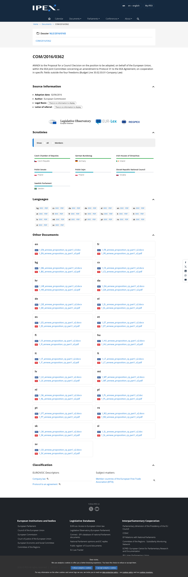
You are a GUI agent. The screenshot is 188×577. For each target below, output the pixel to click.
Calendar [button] (59, 18)
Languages (40, 199)
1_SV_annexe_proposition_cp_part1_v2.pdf (59, 453)
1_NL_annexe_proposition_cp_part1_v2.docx (60, 395)
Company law (39, 478)
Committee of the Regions (29, 547)
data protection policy (110, 572)
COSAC (126, 533)
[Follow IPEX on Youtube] (96, 508)
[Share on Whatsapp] (185, 275)
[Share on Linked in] (185, 271)
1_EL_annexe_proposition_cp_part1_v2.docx (122, 304)
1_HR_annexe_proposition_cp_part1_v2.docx (60, 286)
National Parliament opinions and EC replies (89, 541)
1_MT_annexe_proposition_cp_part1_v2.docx (122, 377)
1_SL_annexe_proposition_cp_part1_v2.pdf (121, 435)
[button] (49, 19)
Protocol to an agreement (45, 484)
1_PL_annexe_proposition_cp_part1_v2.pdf (121, 398)
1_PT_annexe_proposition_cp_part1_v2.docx (60, 413)
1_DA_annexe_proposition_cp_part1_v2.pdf (121, 289)
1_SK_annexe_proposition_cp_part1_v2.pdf (59, 435)
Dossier (53, 33)
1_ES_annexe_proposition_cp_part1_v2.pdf (59, 326)
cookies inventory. (146, 572)
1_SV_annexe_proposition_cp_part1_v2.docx (60, 449)
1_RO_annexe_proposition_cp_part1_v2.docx (122, 413)
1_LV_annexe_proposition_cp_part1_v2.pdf (59, 380)
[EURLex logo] (106, 121)
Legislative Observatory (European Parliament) (90, 530)
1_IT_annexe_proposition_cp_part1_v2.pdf (58, 362)
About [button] (127, 18)
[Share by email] (185, 279)
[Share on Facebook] (185, 262)
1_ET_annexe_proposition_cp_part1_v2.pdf (121, 326)
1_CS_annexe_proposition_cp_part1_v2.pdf (121, 271)
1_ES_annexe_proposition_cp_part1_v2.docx (60, 322)
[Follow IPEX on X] (91, 508)
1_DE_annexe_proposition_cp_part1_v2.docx (60, 304)
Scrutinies (40, 132)
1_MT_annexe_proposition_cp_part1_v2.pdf (122, 380)
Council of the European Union (31, 530)
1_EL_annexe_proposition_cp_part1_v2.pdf (121, 308)
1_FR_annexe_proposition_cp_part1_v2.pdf (121, 253)
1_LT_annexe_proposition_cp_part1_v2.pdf (121, 362)
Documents (47, 24)
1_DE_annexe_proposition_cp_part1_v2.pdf (59, 308)
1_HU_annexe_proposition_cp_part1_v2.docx (123, 340)
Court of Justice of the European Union (34, 538)
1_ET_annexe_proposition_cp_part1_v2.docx (122, 322)
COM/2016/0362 (43, 40)
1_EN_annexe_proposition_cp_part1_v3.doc (60, 249)
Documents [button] (74, 18)
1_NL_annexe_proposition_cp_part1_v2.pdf (59, 398)
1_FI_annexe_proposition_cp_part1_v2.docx (60, 340)
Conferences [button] (111, 18)
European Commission (27, 534)
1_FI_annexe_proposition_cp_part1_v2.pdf (58, 344)
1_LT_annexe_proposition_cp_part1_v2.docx (122, 358)
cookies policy (128, 572)
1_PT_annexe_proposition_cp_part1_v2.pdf (59, 417)
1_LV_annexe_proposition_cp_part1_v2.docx (60, 377)
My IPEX (149, 5)
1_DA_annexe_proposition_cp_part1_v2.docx (122, 286)
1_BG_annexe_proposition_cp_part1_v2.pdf (59, 271)
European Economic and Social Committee (36, 543)
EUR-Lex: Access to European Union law (87, 526)
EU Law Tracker (77, 550)
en (124, 5)
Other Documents (46, 235)
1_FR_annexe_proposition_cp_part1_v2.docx (122, 249)
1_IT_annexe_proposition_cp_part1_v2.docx (60, 358)
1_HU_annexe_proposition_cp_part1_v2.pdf (122, 344)
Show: (39, 143)
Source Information (47, 86)
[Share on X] (186, 266)
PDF (46, 208)
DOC (41, 208)
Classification (42, 465)
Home (35, 24)
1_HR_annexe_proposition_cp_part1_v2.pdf (59, 289)
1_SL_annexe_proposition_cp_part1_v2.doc (122, 431)
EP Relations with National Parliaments (139, 537)
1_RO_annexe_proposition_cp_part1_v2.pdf (121, 417)
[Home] (46, 7)
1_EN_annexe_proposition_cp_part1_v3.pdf (59, 253)
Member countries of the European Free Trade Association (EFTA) (118, 480)
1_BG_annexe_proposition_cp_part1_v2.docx (60, 268)
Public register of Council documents (86, 545)
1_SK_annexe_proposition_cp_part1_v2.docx (60, 431)
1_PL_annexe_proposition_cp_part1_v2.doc (122, 395)
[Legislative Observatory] (69, 121)
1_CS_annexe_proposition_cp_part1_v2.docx (122, 268)
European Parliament (27, 526)
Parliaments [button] (92, 18)
